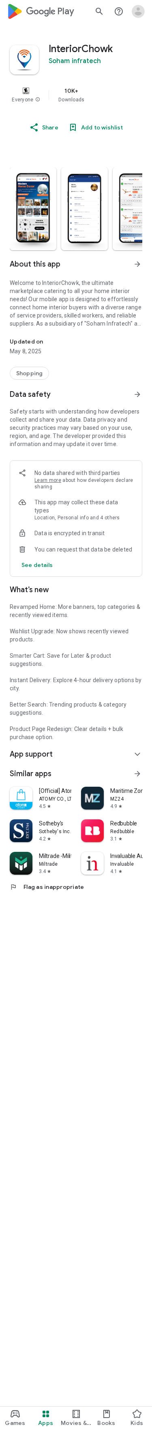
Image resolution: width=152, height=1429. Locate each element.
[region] (76, 95)
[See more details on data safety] (37, 565)
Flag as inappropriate (47, 887)
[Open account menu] (138, 11)
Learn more (47, 480)
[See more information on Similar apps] (137, 773)
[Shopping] (29, 373)
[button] (37, 100)
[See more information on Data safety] (137, 394)
